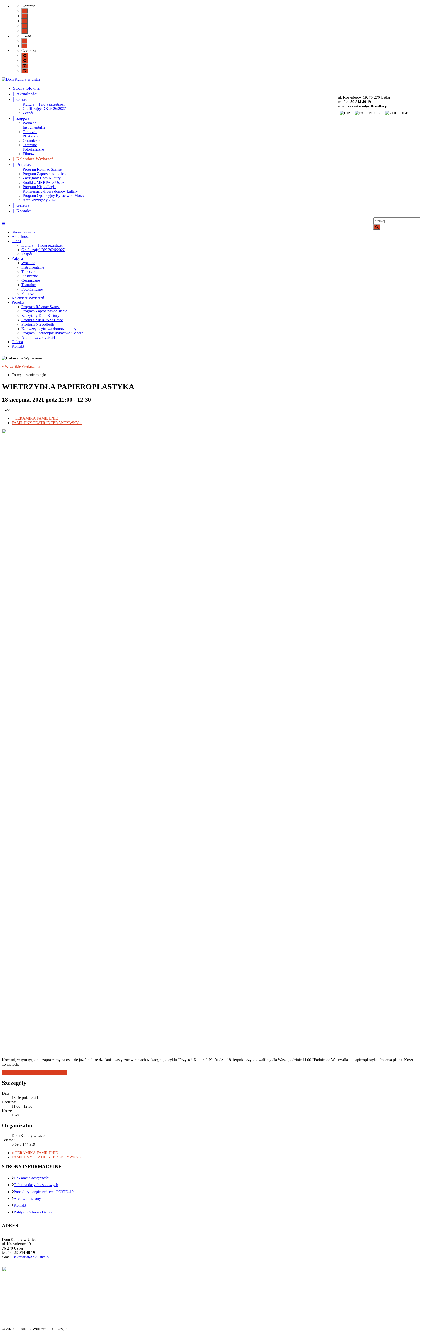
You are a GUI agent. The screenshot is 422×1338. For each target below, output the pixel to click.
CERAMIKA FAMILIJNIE (35, 418)
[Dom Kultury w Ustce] (21, 79)
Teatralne (30, 145)
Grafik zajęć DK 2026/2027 (44, 109)
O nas (21, 99)
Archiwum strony (27, 1198)
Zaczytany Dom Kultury (42, 178)
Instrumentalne (34, 127)
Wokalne (29, 123)
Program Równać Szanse (42, 169)
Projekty (23, 164)
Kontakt (23, 210)
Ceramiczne (32, 140)
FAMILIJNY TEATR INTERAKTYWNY (47, 423)
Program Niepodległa (39, 187)
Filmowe (29, 154)
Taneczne (30, 132)
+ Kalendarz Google (17, 1072)
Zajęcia (22, 118)
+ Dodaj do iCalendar (50, 1072)
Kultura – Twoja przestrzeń (44, 104)
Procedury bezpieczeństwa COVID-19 (44, 1192)
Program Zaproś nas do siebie (45, 174)
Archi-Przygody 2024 (39, 200)
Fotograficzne (33, 149)
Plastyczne (31, 136)
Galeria (22, 205)
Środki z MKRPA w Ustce (43, 182)
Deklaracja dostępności (31, 1178)
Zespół (28, 113)
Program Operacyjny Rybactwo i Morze (53, 196)
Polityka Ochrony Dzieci (33, 1212)
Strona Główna (26, 88)
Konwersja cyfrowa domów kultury (50, 191)
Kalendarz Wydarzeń (34, 158)
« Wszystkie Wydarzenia (21, 366)
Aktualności (27, 93)
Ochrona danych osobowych (36, 1185)
